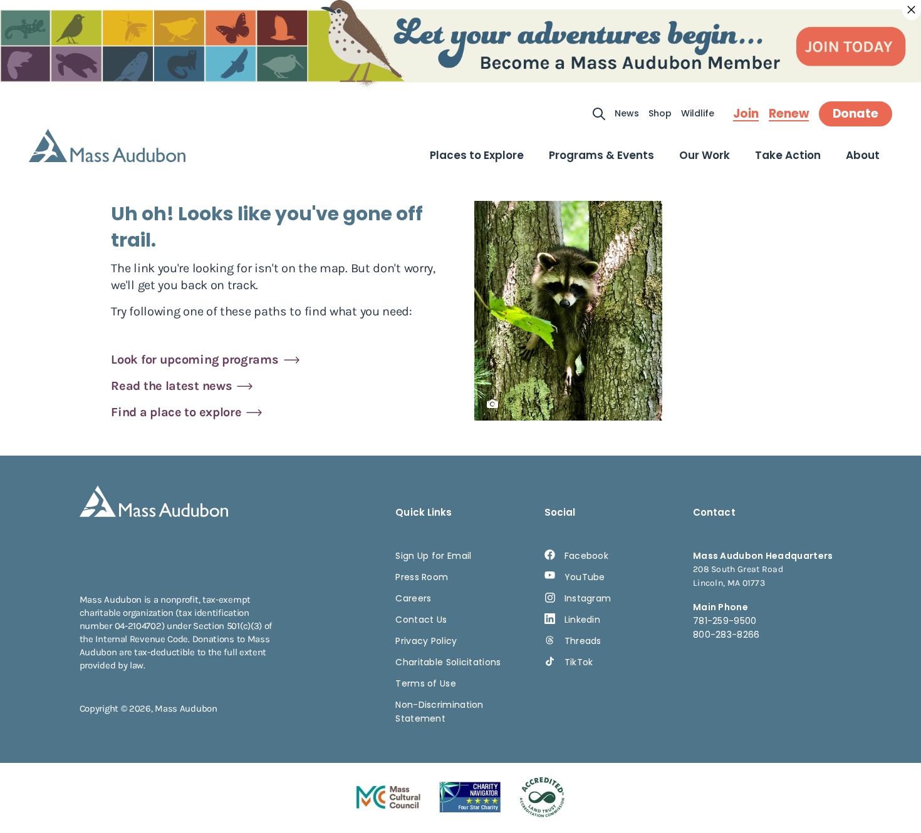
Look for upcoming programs (194, 359)
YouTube (585, 577)
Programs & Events (601, 155)
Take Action (788, 155)
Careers (413, 598)
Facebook (586, 555)
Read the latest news (171, 386)
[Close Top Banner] (911, 10)
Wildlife (697, 113)
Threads (583, 641)
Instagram (588, 598)
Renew (789, 114)
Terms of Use (425, 683)
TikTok (579, 662)
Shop (660, 113)
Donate (855, 113)
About (863, 155)
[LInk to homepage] (107, 145)
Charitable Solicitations (448, 662)
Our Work (704, 155)
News (627, 113)
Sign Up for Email (433, 555)
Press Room (421, 577)
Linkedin (582, 619)
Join (746, 114)
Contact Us (421, 619)
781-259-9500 (725, 621)
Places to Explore (477, 155)
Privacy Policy (426, 641)
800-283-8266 (726, 634)
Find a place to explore (176, 412)
